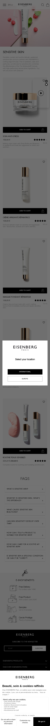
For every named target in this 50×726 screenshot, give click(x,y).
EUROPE (25, 378)
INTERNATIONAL (25, 371)
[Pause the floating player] (46, 84)
